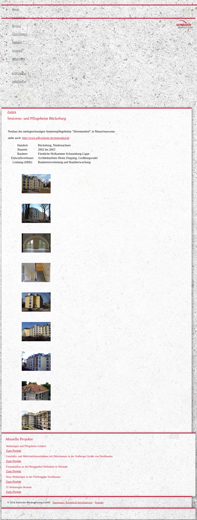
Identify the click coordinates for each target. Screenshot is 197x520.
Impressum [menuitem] (19, 81)
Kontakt (99, 502)
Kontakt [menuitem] (17, 73)
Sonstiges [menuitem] (18, 59)
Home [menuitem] (15, 9)
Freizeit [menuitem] (17, 42)
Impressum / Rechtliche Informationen (73, 502)
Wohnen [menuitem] (17, 51)
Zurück (11, 112)
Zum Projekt (13, 450)
